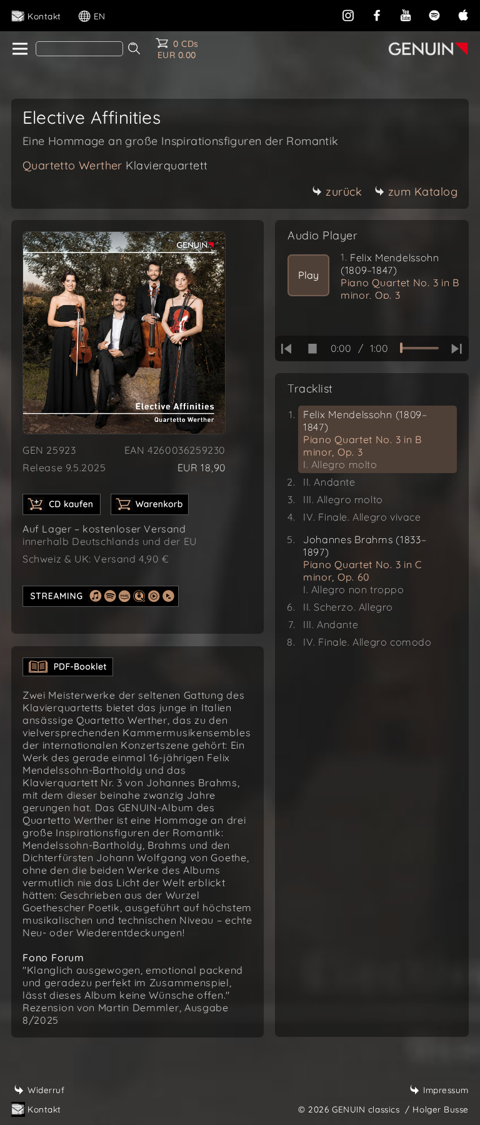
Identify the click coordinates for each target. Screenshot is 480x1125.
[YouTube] (406, 14)
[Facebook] (377, 14)
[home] (19, 49)
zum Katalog (423, 191)
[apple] (463, 14)
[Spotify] (434, 14)
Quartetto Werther (115, 165)
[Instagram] (348, 14)
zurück (344, 191)
